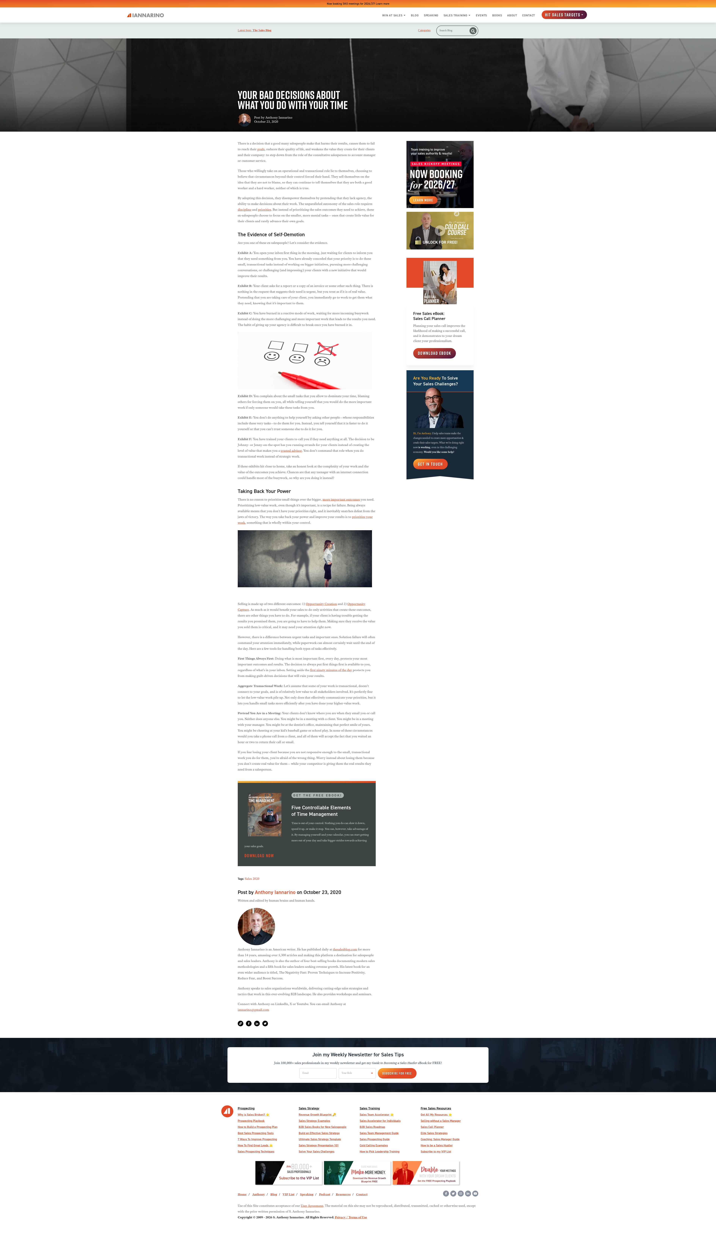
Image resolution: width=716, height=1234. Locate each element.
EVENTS (481, 15)
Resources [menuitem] (343, 1194)
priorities (264, 210)
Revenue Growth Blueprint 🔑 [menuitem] (317, 1115)
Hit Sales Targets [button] (562, 15)
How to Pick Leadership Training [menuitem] (379, 1151)
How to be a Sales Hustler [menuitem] (437, 1145)
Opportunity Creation (321, 604)
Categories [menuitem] (424, 30)
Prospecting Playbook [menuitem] (251, 1121)
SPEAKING (431, 15)
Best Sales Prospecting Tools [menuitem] (256, 1133)
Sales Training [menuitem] (370, 1108)
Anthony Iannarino (278, 118)
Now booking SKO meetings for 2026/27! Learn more (358, 3)
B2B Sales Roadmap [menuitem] (372, 1127)
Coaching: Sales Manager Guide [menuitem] (440, 1139)
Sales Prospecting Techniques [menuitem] (256, 1151)
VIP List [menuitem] (288, 1194)
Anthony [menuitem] (258, 1194)
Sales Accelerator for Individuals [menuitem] (380, 1121)
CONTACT (528, 15)
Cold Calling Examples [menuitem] (374, 1145)
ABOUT (512, 15)
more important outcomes (341, 500)
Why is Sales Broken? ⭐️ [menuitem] (253, 1115)
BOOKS (497, 15)
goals (261, 149)
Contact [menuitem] (362, 1194)
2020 (256, 879)
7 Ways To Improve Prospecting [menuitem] (257, 1139)
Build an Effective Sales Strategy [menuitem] (319, 1133)
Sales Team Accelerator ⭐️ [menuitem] (377, 1115)
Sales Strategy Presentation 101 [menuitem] (319, 1145)
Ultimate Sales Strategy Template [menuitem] (320, 1139)
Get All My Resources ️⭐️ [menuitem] (436, 1115)
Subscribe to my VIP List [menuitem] (436, 1151)
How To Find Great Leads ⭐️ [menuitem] (255, 1145)
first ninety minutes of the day (331, 670)
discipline (244, 210)
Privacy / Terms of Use (351, 1217)
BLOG (415, 15)
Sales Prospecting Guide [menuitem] (375, 1139)
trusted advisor (291, 451)
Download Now (259, 856)
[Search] (473, 30)
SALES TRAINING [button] (455, 15)
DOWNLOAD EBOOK (434, 353)
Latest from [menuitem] (254, 30)
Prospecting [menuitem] (246, 1108)
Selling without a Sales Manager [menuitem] (441, 1121)
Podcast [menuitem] (324, 1194)
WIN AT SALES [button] (392, 15)
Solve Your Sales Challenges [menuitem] (316, 1151)
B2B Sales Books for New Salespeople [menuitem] (322, 1127)
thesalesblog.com (345, 949)
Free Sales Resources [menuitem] (436, 1108)
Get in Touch (430, 464)
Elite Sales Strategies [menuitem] (434, 1133)
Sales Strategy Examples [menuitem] (314, 1121)
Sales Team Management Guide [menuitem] (379, 1133)
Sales (248, 879)
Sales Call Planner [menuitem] (432, 1127)
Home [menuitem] (242, 1194)
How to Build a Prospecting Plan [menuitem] (257, 1127)
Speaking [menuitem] (306, 1194)
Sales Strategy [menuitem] (309, 1108)
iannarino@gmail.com (253, 1010)
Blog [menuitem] (273, 1194)
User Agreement (312, 1206)
